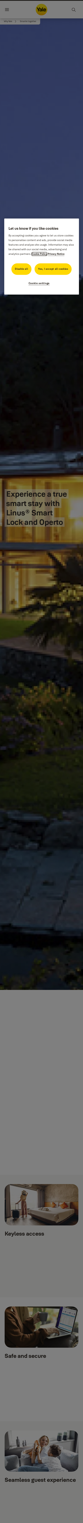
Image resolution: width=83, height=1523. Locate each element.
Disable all (21, 268)
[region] (41, 257)
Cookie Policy (39, 253)
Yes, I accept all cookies (53, 268)
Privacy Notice (56, 253)
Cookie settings (39, 283)
